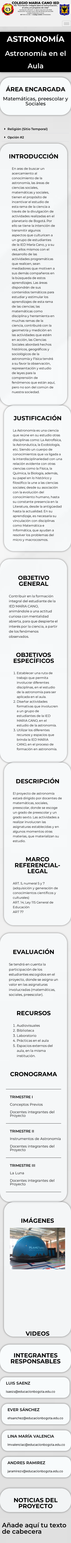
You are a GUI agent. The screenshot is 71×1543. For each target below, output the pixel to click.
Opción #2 (15, 137)
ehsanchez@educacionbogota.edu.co (35, 1418)
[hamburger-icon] (66, 24)
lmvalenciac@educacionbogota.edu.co (36, 1445)
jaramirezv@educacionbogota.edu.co (35, 1471)
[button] (35, 129)
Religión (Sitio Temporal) (27, 129)
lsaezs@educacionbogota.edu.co (30, 1391)
